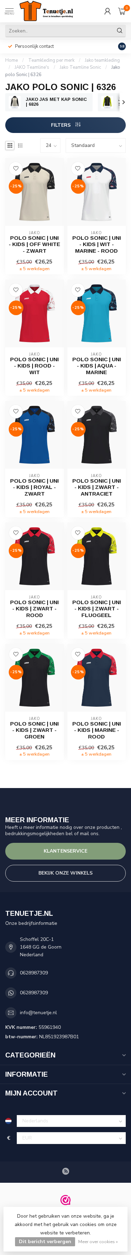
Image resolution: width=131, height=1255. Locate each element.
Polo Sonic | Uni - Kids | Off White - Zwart (34, 244)
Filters (61, 125)
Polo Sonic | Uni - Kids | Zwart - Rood (34, 608)
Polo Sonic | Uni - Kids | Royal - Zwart (34, 487)
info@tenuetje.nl (38, 1012)
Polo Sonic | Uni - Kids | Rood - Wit (34, 365)
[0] (122, 11)
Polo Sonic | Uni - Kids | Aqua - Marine (96, 365)
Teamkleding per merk (51, 60)
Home (11, 60)
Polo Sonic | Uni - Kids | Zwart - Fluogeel (96, 608)
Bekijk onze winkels (65, 873)
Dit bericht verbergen (45, 1241)
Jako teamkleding (102, 60)
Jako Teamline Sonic (80, 67)
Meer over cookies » (98, 1242)
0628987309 (34, 973)
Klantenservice (65, 851)
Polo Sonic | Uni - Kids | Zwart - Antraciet (96, 487)
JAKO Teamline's (32, 67)
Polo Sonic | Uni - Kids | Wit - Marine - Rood (96, 244)
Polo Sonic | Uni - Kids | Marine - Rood (96, 730)
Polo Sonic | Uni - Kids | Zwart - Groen (34, 730)
